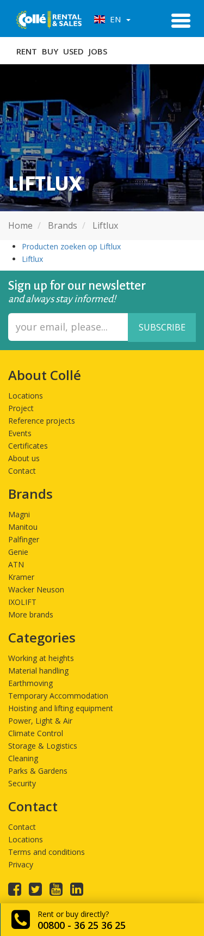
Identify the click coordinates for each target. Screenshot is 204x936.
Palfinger (23, 539)
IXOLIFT (22, 602)
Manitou (23, 527)
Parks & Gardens (37, 771)
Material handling (38, 670)
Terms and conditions (46, 852)
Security (22, 783)
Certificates (28, 446)
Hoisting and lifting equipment (60, 708)
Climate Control (35, 733)
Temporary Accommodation (58, 695)
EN (114, 19)
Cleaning (23, 758)
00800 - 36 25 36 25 (82, 925)
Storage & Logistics (42, 746)
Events (20, 433)
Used (73, 51)
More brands (30, 614)
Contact (22, 471)
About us (24, 458)
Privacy (20, 864)
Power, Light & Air (40, 720)
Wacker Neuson (36, 589)
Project (21, 408)
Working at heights (41, 658)
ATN (16, 564)
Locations (25, 395)
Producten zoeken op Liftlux (71, 246)
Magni (19, 514)
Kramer (21, 577)
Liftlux (32, 259)
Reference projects (41, 420)
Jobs (98, 51)
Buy (50, 51)
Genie (18, 552)
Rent (26, 51)
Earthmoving (30, 683)
